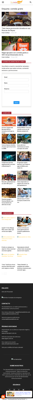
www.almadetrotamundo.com (10, 344)
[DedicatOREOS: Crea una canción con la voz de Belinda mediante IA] (24, 121)
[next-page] (5, 208)
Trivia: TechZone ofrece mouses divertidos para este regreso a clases (8, 266)
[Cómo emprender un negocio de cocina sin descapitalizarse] (24, 175)
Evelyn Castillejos (6, 32)
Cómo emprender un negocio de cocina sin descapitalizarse (23, 183)
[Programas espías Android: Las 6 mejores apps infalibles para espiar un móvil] (24, 156)
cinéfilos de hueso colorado (15, 347)
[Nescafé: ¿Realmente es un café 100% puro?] (9, 175)
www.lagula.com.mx (7, 338)
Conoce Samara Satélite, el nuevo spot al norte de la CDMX (9, 146)
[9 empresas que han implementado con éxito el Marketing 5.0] (9, 156)
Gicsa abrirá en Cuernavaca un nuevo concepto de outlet (23, 146)
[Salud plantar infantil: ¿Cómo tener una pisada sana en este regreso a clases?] (24, 241)
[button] (3, 2)
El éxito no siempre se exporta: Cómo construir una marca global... (8, 249)
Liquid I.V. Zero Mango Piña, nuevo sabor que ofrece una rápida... (8, 229)
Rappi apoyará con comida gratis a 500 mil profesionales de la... (15, 54)
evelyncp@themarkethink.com (10, 314)
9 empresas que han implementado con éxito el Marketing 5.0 (8, 164)
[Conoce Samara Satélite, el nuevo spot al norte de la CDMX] (9, 139)
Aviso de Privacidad (7, 291)
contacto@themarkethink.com (10, 319)
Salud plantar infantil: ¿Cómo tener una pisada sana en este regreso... (24, 249)
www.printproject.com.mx (9, 333)
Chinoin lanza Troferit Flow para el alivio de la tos (23, 200)
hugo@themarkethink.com (22, 312)
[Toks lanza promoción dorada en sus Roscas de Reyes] (16, 19)
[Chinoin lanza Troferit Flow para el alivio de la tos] (24, 192)
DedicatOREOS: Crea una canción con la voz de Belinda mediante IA (24, 129)
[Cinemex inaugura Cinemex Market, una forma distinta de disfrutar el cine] (9, 193)
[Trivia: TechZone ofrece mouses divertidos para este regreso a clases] (9, 258)
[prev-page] (3, 208)
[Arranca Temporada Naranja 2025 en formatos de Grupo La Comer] (9, 121)
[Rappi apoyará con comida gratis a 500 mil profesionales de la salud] (16, 43)
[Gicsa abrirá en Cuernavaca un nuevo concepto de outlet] (24, 139)
